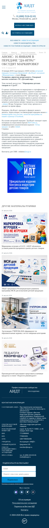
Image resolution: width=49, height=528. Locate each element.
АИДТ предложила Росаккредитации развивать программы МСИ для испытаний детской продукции (22, 290)
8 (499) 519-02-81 (26, 16)
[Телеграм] (27, 492)
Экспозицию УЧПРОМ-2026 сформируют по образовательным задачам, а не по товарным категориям (24, 332)
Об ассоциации (24, 500)
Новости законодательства (24, 43)
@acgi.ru (27, 152)
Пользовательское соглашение (24, 503)
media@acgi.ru (25, 457)
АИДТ (17, 127)
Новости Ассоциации (30, 40)
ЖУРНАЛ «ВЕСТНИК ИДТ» (24, 25)
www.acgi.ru (41, 409)
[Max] (16, 492)
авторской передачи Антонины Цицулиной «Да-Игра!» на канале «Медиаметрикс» (23, 73)
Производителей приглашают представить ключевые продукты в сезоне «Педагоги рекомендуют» (22, 375)
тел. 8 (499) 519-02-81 (28, 455)
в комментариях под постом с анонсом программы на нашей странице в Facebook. (24, 114)
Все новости (15, 40)
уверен (5, 104)
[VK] (22, 492)
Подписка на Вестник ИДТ (24, 506)
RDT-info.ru (32, 123)
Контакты (24, 510)
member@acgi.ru (26, 447)
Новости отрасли (38, 46)
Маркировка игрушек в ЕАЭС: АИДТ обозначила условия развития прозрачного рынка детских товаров (23, 247)
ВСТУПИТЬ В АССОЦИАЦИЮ (22, 33)
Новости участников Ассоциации (17, 46)
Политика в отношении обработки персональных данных (17, 484)
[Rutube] (33, 492)
